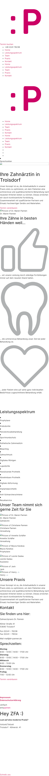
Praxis (7, 58)
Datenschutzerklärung (10, 700)
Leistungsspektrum (13, 53)
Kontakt (8, 61)
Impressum (5, 697)
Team (7, 55)
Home (7, 50)
